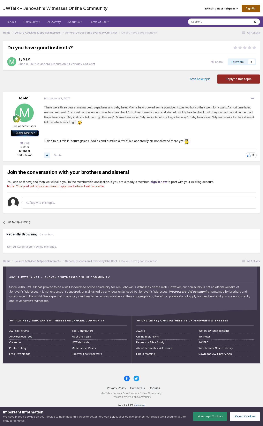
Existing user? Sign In (220, 8)
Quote (58, 155)
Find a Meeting (145, 353)
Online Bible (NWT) (148, 336)
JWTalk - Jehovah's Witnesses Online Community (55, 8)
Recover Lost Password (87, 353)
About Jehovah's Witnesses (154, 348)
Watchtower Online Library (215, 348)
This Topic (238, 21)
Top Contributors (82, 330)
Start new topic (200, 79)
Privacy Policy (116, 388)
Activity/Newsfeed (20, 336)
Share (218, 61)
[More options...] (252, 98)
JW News (204, 336)
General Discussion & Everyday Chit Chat (67, 64)
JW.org (140, 330)
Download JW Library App (215, 353)
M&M (26, 59)
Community (31, 21)
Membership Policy (84, 348)
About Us (74, 21)
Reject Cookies (245, 416)
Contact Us (137, 388)
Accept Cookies (211, 416)
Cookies (154, 388)
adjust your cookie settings (127, 416)
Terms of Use (98, 21)
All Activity (54, 21)
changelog (139, 405)
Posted (57, 98)
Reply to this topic (238, 79)
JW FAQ (203, 342)
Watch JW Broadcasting (214, 330)
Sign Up (251, 8)
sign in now (158, 182)
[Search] (255, 22)
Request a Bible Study (150, 342)
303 (26, 142)
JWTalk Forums (19, 330)
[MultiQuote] (47, 155)
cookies (30, 416)
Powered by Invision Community (131, 396)
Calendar (15, 342)
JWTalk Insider (81, 342)
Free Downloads (19, 353)
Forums (11, 21)
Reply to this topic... (42, 202)
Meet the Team (81, 336)
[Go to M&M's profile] (11, 61)
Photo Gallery (18, 348)
